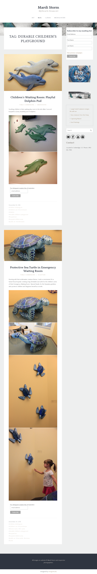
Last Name (70, 46)
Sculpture (41, 275)
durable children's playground (19, 214)
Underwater (41, 105)
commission (23, 210)
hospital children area (16, 219)
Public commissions (27, 105)
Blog (39, 18)
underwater (20, 221)
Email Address (71, 34)
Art (33, 18)
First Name (70, 40)
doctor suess (14, 529)
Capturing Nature (76, 119)
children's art (14, 210)
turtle (11, 540)
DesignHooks (52, 571)
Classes (48, 18)
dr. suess (22, 529)
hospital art (13, 217)
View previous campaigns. (75, 53)
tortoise (27, 538)
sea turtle (20, 538)
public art (13, 221)
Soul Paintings (75, 122)
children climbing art (16, 207)
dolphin (12, 212)
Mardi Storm (48, 8)
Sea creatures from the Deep (80, 115)
